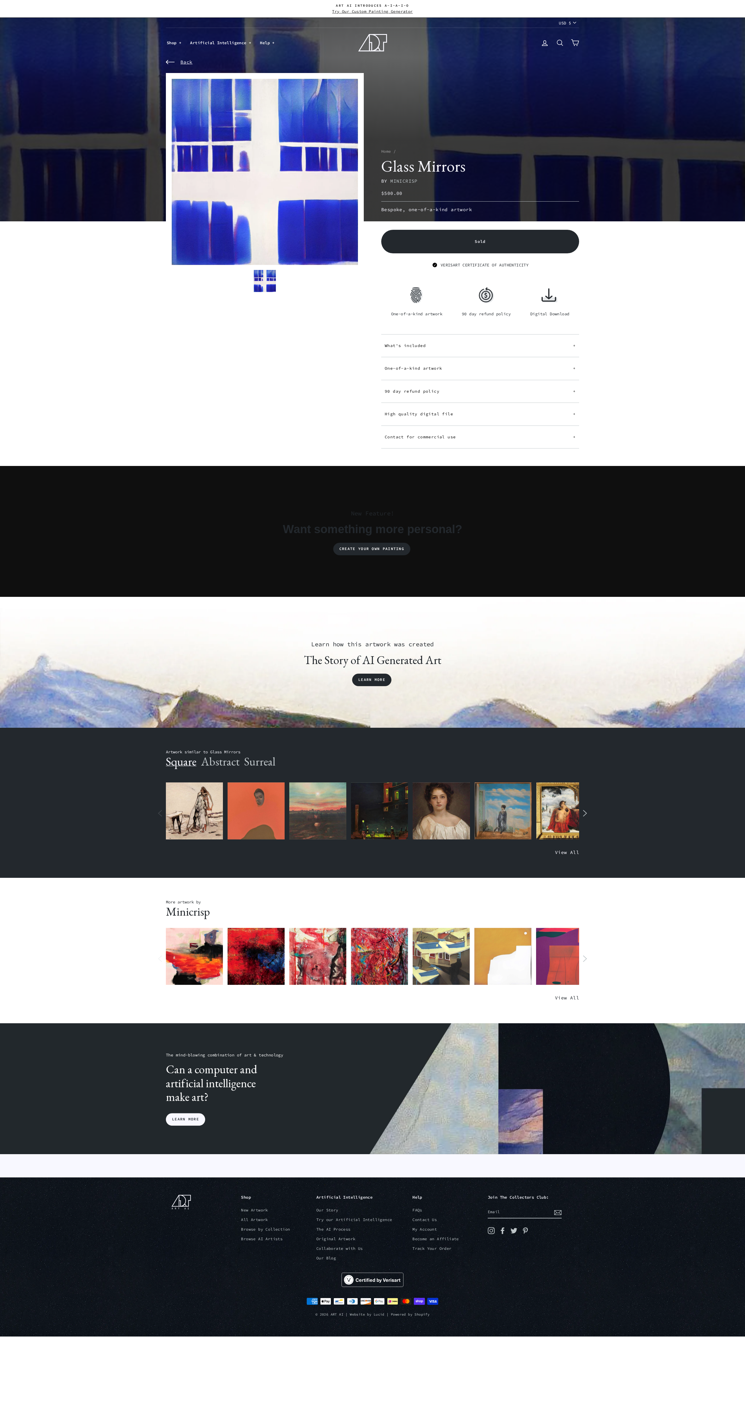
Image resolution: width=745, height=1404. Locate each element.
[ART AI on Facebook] (502, 1230)
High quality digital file (480, 414)
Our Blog (326, 1258)
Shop (173, 42)
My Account (424, 1229)
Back (186, 62)
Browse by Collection (265, 1229)
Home (386, 151)
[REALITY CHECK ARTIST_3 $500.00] (441, 956)
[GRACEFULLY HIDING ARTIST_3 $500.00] (317, 956)
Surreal (259, 761)
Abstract (220, 761)
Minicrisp (404, 181)
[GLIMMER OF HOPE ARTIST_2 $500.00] (379, 811)
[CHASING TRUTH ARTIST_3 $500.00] (256, 956)
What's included (480, 345)
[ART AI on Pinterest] (525, 1230)
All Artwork (254, 1219)
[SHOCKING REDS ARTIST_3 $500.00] (379, 956)
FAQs (417, 1210)
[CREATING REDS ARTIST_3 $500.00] (564, 956)
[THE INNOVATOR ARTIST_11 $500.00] (194, 811)
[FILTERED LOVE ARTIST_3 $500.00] (194, 956)
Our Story (327, 1210)
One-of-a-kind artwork (480, 368)
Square (181, 761)
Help (266, 42)
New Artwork (254, 1210)
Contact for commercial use (480, 436)
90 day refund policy (480, 391)
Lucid (379, 1314)
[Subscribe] (558, 1212)
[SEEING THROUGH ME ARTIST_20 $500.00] (441, 811)
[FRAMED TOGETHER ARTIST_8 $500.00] (564, 811)
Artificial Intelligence (219, 42)
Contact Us (424, 1219)
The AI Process (333, 1229)
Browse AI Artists (262, 1238)
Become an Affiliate (435, 1238)
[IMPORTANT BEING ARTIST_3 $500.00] (503, 811)
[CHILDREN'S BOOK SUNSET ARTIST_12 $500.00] (317, 811)
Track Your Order (431, 1248)
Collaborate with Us (339, 1248)
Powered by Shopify (410, 1314)
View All (567, 852)
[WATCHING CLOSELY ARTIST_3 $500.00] (256, 811)
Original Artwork (335, 1238)
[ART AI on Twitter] (513, 1230)
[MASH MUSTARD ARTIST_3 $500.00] (502, 956)
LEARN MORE (185, 1119)
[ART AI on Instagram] (491, 1230)
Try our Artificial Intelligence (354, 1219)
